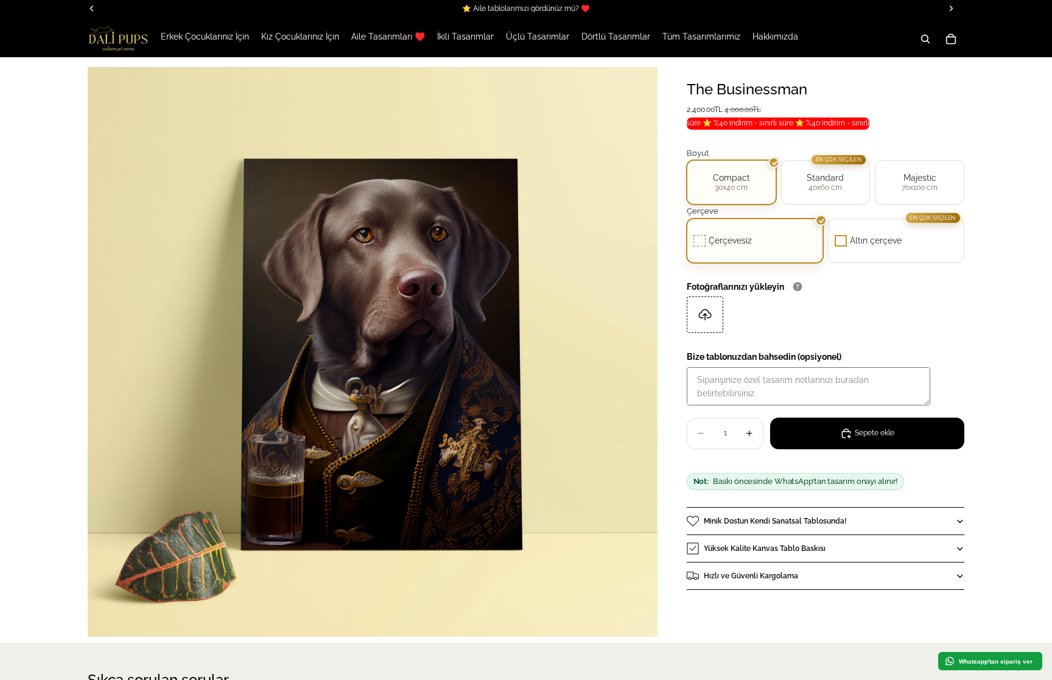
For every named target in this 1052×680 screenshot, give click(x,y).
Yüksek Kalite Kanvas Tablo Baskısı (765, 548)
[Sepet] (951, 39)
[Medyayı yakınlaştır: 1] (373, 352)
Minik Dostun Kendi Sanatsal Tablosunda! (775, 521)
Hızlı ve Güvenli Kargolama (751, 576)
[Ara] (925, 39)
